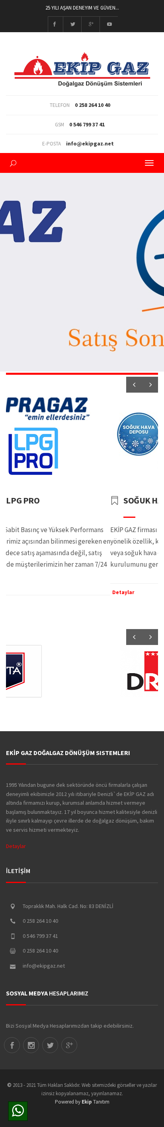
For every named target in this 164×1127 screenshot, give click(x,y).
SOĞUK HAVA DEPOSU (87, 500)
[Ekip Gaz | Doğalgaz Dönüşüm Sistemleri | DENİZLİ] (82, 60)
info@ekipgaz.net (90, 143)
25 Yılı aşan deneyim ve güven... (82, 7)
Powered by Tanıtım (82, 1101)
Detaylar (46, 592)
